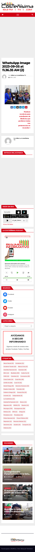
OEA (14, 411)
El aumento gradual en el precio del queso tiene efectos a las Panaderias (16, 492)
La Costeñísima (9, 399)
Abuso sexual (9, 363)
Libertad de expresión (11, 402)
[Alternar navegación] (17, 14)
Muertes (25, 405)
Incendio (7, 395)
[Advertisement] (17, 39)
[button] (32, 14)
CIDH (6, 376)
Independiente (17, 395)
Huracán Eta (22, 392)
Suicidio (17, 424)
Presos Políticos (22, 418)
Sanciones (8, 424)
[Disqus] (17, 181)
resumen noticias (20, 421)
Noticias (7, 411)
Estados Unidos (9, 389)
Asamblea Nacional (10, 369)
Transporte (26, 424)
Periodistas (18, 415)
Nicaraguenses (19, 408)
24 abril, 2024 (10, 458)
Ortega (22, 411)
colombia (15, 376)
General (7, 450)
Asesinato (22, 369)
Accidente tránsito (10, 366)
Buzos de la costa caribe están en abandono (16, 510)
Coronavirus (25, 376)
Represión (8, 421)
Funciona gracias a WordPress (9, 548)
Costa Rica (19, 379)
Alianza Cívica (23, 366)
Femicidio (20, 389)
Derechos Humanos (22, 386)
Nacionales (7, 469)
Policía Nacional (9, 418)
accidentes (20, 363)
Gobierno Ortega (9, 392)
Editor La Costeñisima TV (18, 75)
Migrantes (8, 405)
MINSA (17, 405)
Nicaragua (8, 408)
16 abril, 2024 (10, 477)
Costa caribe (8, 379)
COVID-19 (8, 382)
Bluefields (15, 373)
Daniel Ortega (9, 386)
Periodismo (8, 415)
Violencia (7, 428)
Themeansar (30, 548)
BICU (6, 373)
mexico (23, 402)
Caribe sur (25, 373)
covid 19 (18, 382)
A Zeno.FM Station (8, 224)
